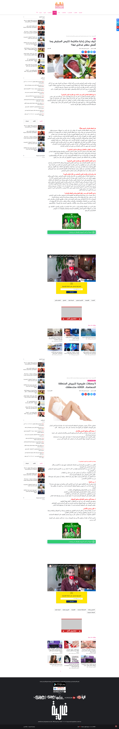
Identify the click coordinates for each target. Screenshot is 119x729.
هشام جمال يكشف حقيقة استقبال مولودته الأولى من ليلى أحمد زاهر (30, 54)
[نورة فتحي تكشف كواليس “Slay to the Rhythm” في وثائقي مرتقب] (41, 22)
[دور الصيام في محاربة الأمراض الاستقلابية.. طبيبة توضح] (54, 347)
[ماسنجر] (83, 52)
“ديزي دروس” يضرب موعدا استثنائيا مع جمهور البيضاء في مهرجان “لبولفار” (30, 44)
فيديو (41, 12)
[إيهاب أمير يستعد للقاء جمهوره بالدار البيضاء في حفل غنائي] (41, 66)
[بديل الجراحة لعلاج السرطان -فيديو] (88, 332)
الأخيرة (41, 121)
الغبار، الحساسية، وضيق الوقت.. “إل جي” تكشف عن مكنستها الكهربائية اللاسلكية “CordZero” (55, 339)
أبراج (45, 12)
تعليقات (27, 121)
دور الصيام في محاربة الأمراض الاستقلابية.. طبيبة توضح (56, 352)
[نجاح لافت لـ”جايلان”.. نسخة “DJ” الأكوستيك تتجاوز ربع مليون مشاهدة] (41, 33)
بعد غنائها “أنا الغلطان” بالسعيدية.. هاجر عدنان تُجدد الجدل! (30, 37)
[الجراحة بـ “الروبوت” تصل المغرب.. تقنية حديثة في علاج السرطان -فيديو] (71, 347)
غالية (78, 726)
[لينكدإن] (88, 52)
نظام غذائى (57, 300)
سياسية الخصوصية (31, 726)
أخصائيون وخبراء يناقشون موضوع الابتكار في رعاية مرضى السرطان (89, 352)
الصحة (92, 300)
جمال (59, 12)
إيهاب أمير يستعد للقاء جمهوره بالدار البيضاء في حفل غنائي (31, 65)
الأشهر (34, 121)
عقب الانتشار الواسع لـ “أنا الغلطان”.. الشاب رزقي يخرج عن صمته (31, 60)
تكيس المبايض (79, 300)
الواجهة (87, 300)
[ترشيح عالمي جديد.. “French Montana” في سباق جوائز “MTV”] (41, 72)
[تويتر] (91, 52)
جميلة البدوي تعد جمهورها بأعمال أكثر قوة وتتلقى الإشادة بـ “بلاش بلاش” (30, 49)
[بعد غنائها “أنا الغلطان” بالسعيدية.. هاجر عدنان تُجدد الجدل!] (41, 39)
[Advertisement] (71, 25)
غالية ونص (70, 12)
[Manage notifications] (116, 726)
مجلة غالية (70, 300)
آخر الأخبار (64, 12)
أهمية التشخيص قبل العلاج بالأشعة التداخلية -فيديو (72, 338)
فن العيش (50, 12)
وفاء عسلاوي (93, 48)
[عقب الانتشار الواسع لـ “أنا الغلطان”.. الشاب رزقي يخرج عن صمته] (41, 61)
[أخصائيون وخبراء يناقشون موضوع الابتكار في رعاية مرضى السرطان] (88, 347)
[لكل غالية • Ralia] (59, 5)
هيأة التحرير (26, 726)
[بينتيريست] (85, 52)
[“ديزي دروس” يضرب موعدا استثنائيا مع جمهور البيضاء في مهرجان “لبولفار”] (41, 44)
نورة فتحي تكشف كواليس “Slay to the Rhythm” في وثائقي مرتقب (30, 21)
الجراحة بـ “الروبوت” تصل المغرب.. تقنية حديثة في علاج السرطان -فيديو (71, 352)
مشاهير (75, 12)
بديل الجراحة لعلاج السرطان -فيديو (89, 337)
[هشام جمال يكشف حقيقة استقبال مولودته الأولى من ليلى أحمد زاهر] (41, 55)
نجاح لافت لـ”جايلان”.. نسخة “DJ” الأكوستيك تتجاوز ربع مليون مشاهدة (30, 32)
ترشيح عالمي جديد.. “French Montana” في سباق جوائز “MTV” (30, 71)
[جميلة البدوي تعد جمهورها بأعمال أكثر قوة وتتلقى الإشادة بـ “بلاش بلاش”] (41, 50)
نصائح (64, 300)
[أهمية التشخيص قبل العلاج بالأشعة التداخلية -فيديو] (71, 332)
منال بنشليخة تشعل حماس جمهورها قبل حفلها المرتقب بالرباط (30, 26)
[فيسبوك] (94, 52)
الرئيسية (80, 12)
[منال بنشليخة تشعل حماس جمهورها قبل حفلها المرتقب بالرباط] (41, 28)
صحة (55, 12)
